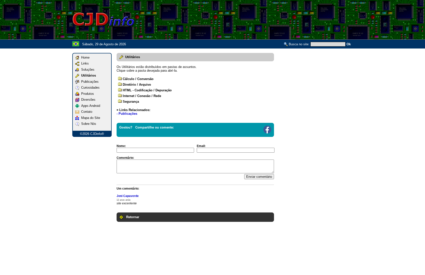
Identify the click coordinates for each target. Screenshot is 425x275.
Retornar (131, 217)
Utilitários (87, 75)
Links (84, 63)
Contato (85, 111)
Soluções (86, 69)
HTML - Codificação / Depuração (147, 90)
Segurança (130, 101)
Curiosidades (89, 87)
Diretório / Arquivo (136, 84)
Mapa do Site (89, 118)
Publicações (89, 81)
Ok (349, 44)
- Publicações (127, 113)
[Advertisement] (263, 19)
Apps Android (89, 106)
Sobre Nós (87, 124)
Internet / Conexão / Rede (141, 96)
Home (84, 57)
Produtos (86, 94)
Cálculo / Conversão (137, 79)
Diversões (87, 99)
